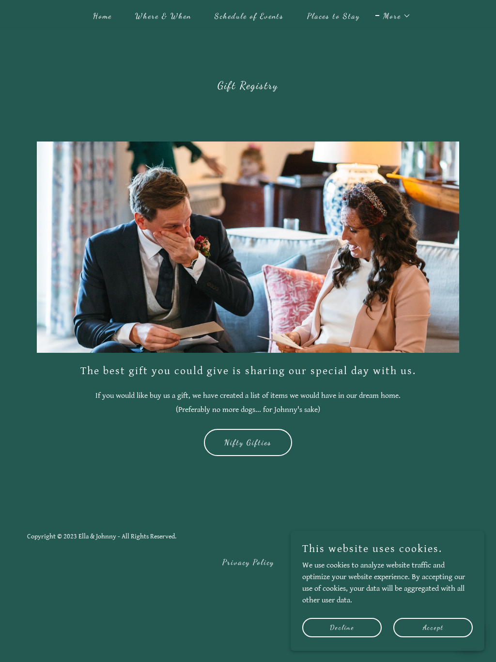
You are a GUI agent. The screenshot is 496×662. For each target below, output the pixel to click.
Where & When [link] (163, 15)
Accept (433, 627)
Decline (342, 627)
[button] (393, 16)
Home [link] (102, 15)
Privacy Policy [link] (248, 562)
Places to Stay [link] (333, 15)
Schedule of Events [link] (249, 15)
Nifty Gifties (248, 442)
